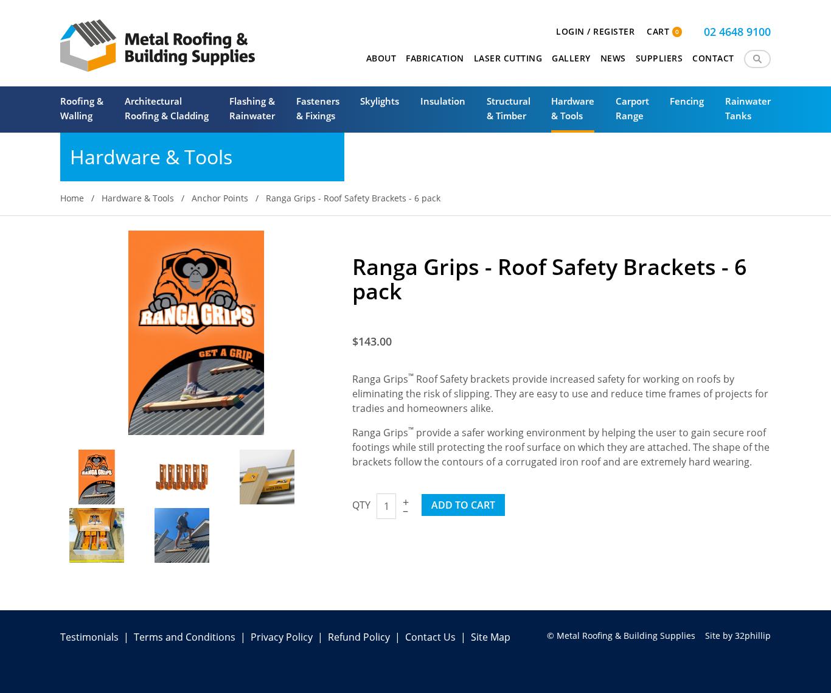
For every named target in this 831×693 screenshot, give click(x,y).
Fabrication (435, 58)
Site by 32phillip (738, 635)
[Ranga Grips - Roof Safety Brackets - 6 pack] (196, 331)
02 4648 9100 (737, 31)
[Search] (757, 59)
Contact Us (430, 637)
